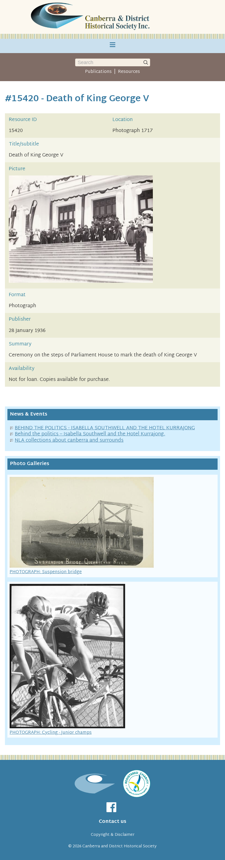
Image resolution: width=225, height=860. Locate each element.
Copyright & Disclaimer (112, 835)
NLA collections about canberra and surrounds (69, 440)
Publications (98, 72)
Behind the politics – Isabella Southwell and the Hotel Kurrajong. (90, 434)
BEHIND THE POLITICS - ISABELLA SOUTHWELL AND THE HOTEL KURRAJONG (105, 428)
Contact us (112, 821)
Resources (129, 72)
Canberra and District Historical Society (119, 846)
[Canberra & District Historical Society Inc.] (91, 16)
